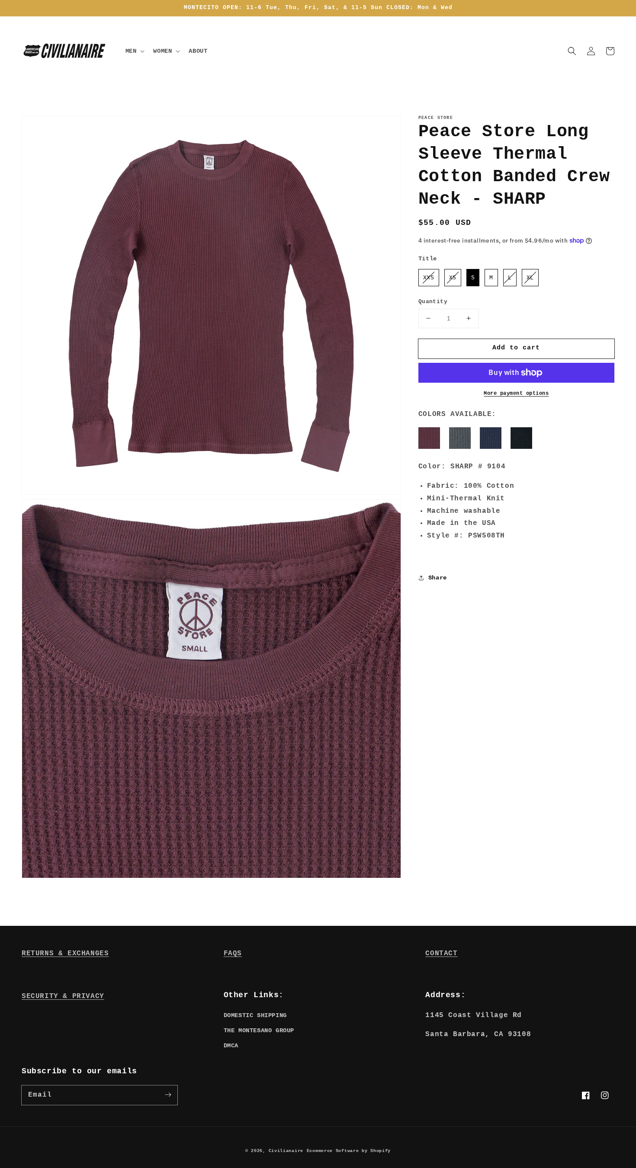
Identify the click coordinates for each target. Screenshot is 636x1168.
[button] (571, 51)
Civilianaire (286, 1151)
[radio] (428, 277)
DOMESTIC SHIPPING (255, 1015)
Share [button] (437, 577)
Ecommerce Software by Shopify (349, 1151)
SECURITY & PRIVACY (63, 996)
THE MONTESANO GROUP (259, 1030)
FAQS (233, 953)
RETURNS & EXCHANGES (65, 953)
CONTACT (441, 953)
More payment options (516, 393)
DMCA (231, 1045)
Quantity (432, 301)
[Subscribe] (167, 1094)
